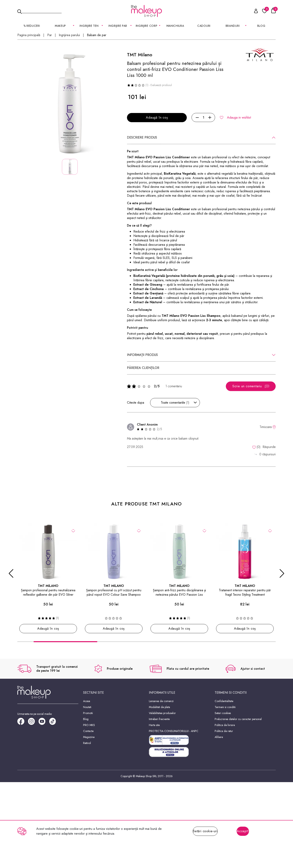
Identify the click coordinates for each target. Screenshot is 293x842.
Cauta (42, 10)
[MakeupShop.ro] (146, 11)
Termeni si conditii (225, 707)
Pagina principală (28, 35)
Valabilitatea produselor (162, 713)
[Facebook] (22, 722)
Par (49, 35)
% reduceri (32, 26)
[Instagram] (33, 722)
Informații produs (142, 355)
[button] (11, 573)
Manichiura (175, 26)
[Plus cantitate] (209, 117)
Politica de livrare (225, 725)
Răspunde (269, 447)
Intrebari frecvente (159, 719)
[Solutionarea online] (179, 752)
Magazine (88, 737)
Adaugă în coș (157, 117)
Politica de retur (224, 731)
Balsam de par (96, 35)
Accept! (243, 831)
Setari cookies (223, 713)
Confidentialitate (224, 701)
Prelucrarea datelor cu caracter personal (238, 719)
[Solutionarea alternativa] (179, 740)
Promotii (88, 713)
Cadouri (203, 26)
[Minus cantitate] (197, 117)
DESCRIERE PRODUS (142, 137)
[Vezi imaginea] (69, 104)
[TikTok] (54, 722)
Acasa (86, 701)
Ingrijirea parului (69, 35)
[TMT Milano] (260, 54)
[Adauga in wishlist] (73, 530)
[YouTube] (43, 722)
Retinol (87, 743)
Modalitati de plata (159, 707)
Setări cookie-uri (205, 831)
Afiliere (219, 737)
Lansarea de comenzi (161, 701)
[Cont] (254, 12)
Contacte (88, 731)
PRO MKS (89, 725)
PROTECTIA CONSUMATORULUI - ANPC (173, 731)
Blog (261, 26)
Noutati (87, 707)
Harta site (154, 725)
